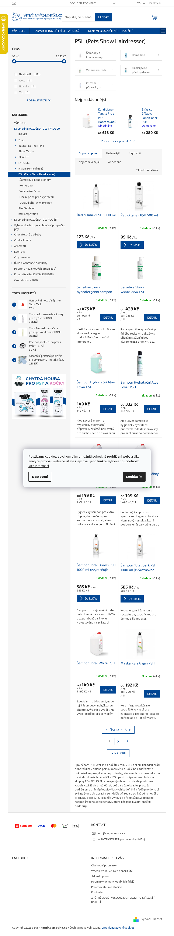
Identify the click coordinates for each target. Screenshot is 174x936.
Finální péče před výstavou (37, 197)
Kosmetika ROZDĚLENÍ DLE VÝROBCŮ (37, 129)
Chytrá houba (22, 240)
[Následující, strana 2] (118, 741)
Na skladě (28, 74)
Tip (23, 92)
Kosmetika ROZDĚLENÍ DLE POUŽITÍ (36, 220)
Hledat (103, 17)
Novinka (26, 86)
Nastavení (40, 476)
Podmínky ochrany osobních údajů (112, 882)
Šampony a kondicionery (35, 180)
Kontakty (97, 892)
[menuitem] (18, 31)
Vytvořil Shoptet (152, 919)
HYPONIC (23, 163)
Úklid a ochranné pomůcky (30, 263)
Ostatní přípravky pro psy (36, 203)
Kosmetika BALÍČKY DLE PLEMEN (34, 274)
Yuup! (21, 140)
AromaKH (20, 246)
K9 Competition (28, 214)
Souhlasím (134, 476)
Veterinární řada (30, 191)
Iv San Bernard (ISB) (30, 169)
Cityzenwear (22, 257)
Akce (24, 80)
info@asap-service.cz (111, 833)
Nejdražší (135, 153)
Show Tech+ (26, 151)
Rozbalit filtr (37, 100)
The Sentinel (26, 208)
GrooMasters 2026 (26, 280)
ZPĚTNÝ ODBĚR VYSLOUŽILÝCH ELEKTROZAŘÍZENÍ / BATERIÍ (122, 900)
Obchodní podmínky (83, 3)
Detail (108, 317)
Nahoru (120, 753)
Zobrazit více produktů (116, 141)
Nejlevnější (113, 153)
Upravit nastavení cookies (118, 928)
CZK (139, 3)
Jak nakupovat (100, 876)
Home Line (26, 186)
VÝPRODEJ (20, 123)
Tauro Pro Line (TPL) (31, 146)
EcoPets (19, 252)
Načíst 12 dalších (118, 729)
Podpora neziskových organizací (35, 269)
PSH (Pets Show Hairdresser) (36, 174)
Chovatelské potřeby (27, 235)
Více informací (38, 466)
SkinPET (23, 157)
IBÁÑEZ (22, 134)
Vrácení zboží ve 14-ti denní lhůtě (112, 871)
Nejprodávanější (89, 162)
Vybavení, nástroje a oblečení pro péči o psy (39, 227)
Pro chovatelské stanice (106, 887)
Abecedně (114, 162)
